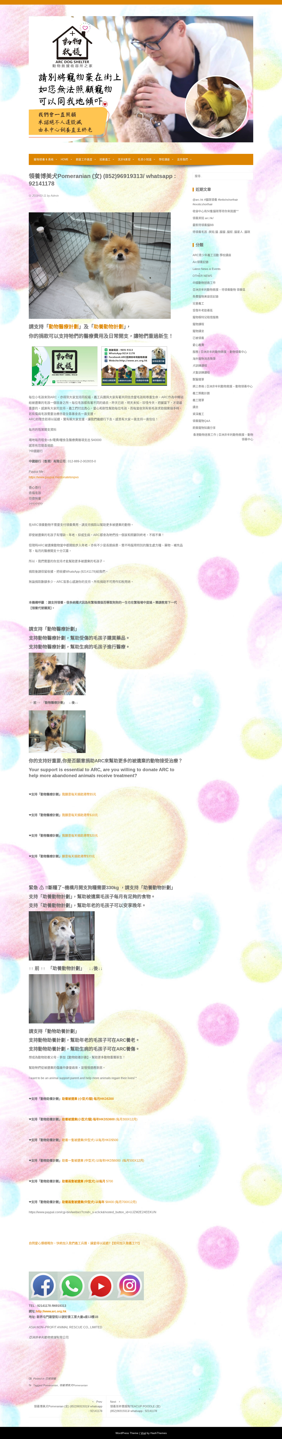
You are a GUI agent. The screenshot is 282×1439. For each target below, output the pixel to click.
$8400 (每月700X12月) (121, 1202)
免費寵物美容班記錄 (206, 296)
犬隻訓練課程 (201, 372)
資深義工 (198, 414)
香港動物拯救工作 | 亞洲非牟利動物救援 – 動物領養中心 (223, 437)
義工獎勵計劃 (201, 393)
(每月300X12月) (118, 1119)
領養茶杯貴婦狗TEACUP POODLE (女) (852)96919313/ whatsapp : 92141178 (135, 1406)
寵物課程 (198, 324)
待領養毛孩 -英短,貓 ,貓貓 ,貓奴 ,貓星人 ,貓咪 (221, 231)
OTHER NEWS (202, 275)
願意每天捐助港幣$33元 (78, 856)
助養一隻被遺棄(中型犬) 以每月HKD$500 (90, 1140)
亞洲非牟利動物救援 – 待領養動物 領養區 (219, 289)
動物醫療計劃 (64, 327)
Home (65, 159)
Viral (143, 1433)
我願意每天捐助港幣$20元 (80, 835)
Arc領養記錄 (201, 262)
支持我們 (182, 159)
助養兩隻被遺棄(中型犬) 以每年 (83, 1202)
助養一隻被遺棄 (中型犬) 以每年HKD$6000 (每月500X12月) (103, 1160)
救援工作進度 (84, 159)
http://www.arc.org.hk (51, 1311)
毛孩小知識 (145, 159)
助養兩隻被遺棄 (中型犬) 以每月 (83, 1181)
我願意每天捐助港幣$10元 (80, 815)
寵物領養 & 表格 (44, 159)
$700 (109, 1181)
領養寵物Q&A (201, 420)
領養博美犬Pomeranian (73, 1385)
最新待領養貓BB (203, 225)
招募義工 (105, 159)
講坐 (195, 407)
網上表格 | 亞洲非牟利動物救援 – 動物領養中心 (223, 386)
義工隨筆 (198, 400)
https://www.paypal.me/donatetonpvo (54, 477)
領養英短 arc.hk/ (203, 218)
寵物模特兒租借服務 (206, 317)
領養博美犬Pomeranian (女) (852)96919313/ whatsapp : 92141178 (68, 1406)
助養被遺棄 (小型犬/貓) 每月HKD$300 (88, 1098)
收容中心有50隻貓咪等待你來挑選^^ (216, 211)
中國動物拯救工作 (204, 282)
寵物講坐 (198, 331)
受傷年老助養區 (203, 310)
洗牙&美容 (124, 159)
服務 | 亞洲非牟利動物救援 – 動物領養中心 (220, 351)
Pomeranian (50, 1385)
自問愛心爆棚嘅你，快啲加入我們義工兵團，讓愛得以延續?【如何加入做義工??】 (85, 1243)
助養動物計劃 (109, 327)
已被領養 (50, 1378)
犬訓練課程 (200, 365)
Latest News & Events (207, 268)
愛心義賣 (198, 344)
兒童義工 (198, 303)
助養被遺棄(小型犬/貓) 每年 (80, 1119)
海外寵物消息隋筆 (204, 358)
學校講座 (164, 159)
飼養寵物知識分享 (204, 427)
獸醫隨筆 (198, 379)
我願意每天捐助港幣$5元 (79, 794)
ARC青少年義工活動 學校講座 (212, 255)
